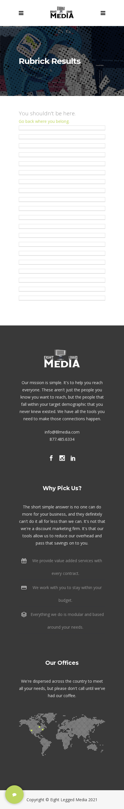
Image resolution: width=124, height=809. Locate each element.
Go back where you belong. (44, 121)
